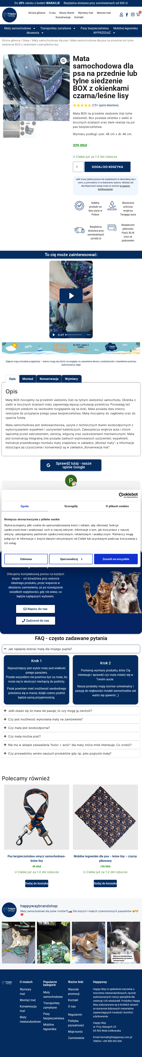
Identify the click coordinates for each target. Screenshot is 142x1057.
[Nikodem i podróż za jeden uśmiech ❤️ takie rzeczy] (18, 942)
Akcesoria (32, 33)
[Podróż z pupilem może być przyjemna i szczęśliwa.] (88, 942)
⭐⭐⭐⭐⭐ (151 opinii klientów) (96, 105)
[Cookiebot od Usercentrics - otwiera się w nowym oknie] (121, 495)
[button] (63, 60)
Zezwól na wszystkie (116, 558)
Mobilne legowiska (125, 28)
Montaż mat (104, 12)
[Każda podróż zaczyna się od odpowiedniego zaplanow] (53, 942)
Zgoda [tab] (25, 506)
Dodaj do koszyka (107, 167)
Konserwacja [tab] (49, 379)
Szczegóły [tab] (71, 506)
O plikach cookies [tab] (117, 506)
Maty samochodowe (17, 28)
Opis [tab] (12, 379)
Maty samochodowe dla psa (50, 40)
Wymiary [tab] (71, 379)
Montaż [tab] (27, 379)
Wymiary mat (85, 12)
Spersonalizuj (69, 558)
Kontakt (79, 17)
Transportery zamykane (55, 28)
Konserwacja (63, 17)
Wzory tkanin (66, 12)
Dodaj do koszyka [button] (36, 883)
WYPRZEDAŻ (102, 33)
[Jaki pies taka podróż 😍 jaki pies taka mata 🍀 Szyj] (123, 942)
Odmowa (26, 558)
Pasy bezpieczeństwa (95, 28)
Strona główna (36, 12)
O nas (52, 12)
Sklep (26, 40)
